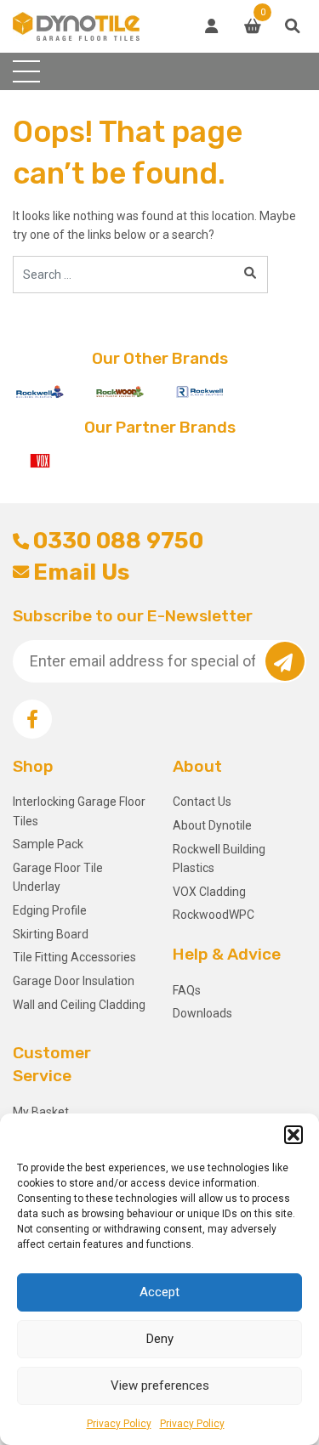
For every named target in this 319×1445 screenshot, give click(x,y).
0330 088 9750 (118, 540)
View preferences (160, 1385)
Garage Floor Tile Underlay (58, 877)
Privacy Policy (119, 1424)
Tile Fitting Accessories (74, 957)
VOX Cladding (209, 891)
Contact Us (202, 801)
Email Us (81, 572)
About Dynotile (212, 825)
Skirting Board (50, 934)
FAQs (187, 990)
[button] (293, 1134)
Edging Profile (50, 910)
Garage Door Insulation (73, 981)
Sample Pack (48, 844)
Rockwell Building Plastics (219, 858)
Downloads (202, 1013)
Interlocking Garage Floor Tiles (79, 811)
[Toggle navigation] (26, 71)
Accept (159, 1292)
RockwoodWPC (213, 914)
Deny (160, 1338)
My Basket (41, 1112)
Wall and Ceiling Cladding (79, 1005)
